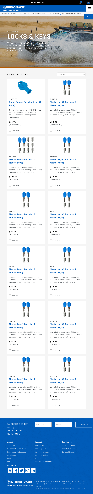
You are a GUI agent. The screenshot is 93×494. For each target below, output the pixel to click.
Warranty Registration (44, 452)
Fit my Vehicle (37, 2)
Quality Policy (48, 484)
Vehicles (79, 484)
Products (13, 14)
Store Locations (68, 446)
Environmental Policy (61, 484)
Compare (15, 130)
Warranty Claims (41, 455)
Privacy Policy (55, 481)
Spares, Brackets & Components (33, 14)
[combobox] (71, 74)
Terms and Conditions (42, 481)
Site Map (38, 486)
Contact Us (39, 446)
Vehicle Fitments (68, 449)
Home (4, 14)
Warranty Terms (41, 449)
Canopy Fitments (68, 452)
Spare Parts (54, 14)
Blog (9, 458)
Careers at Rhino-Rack (16, 449)
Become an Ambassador (17, 452)
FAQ (8, 461)
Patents (72, 484)
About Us (11, 446)
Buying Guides (40, 458)
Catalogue (11, 455)
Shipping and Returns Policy (71, 481)
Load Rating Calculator (44, 461)
